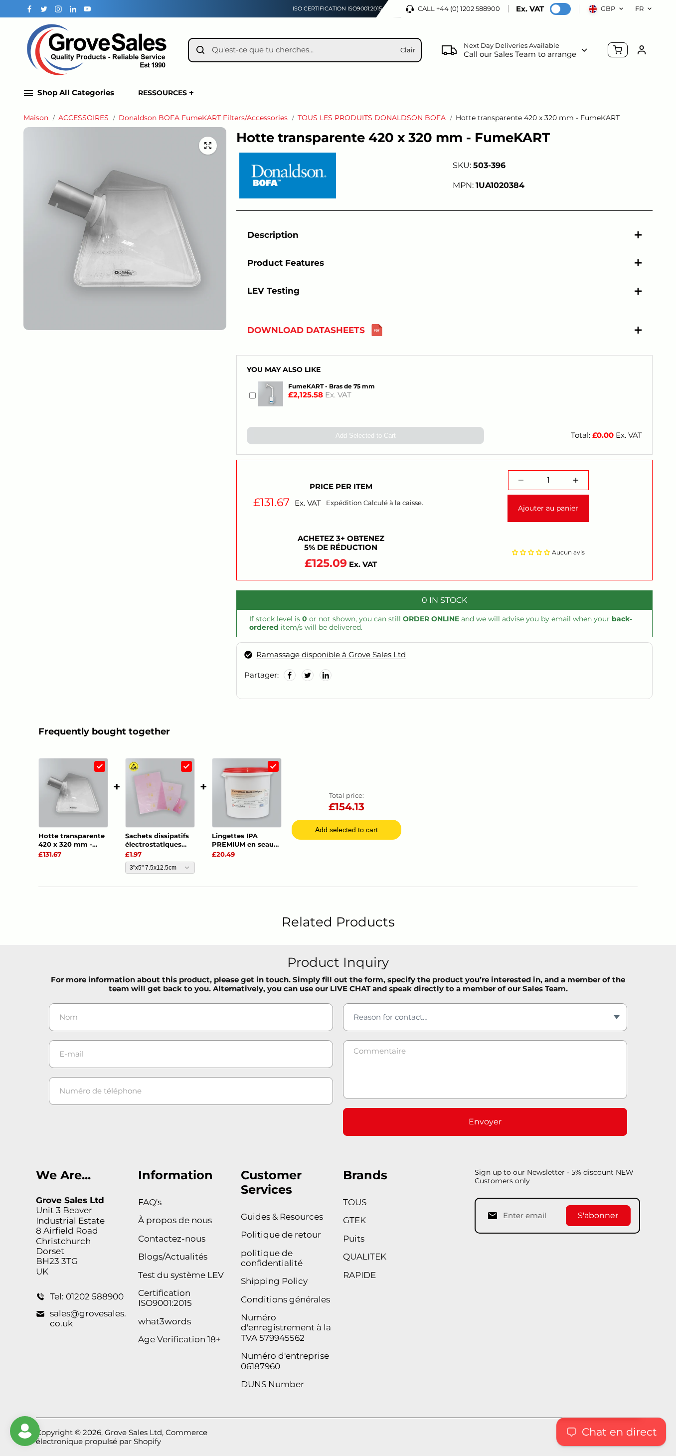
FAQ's (150, 1202)
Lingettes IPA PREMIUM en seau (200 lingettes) (243, 840)
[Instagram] (58, 9)
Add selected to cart (346, 830)
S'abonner (598, 1215)
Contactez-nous (171, 1239)
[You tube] (87, 9)
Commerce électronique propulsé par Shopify (121, 1437)
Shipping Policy (274, 1281)
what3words (164, 1321)
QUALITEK (364, 1257)
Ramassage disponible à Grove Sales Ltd (331, 654)
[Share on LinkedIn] (326, 675)
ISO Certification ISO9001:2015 (337, 8)
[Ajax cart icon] (618, 49)
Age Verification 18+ (179, 1339)
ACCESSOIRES (83, 118)
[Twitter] (44, 9)
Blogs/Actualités (172, 1257)
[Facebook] (29, 9)
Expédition (344, 503)
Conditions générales (285, 1299)
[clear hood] (208, 146)
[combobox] (302, 50)
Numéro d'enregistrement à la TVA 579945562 (286, 1327)
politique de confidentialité (272, 1258)
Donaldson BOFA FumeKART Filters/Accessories (203, 118)
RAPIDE (359, 1275)
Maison (35, 118)
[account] (642, 49)
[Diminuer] (520, 480)
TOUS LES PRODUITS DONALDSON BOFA (372, 118)
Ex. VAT (530, 8)
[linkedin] (73, 9)
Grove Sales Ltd (133, 1432)
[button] (531, 551)
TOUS (354, 1202)
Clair (407, 50)
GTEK (354, 1220)
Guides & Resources (282, 1217)
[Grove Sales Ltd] (98, 50)
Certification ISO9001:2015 (165, 1298)
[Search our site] (200, 50)
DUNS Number (272, 1384)
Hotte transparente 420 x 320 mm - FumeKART (71, 840)
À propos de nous (175, 1220)
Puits (353, 1239)
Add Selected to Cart (366, 435)
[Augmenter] (575, 480)
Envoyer (485, 1121)
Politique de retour (281, 1235)
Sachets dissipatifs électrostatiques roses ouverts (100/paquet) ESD (157, 840)
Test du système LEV (181, 1275)
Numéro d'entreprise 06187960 (285, 1361)
